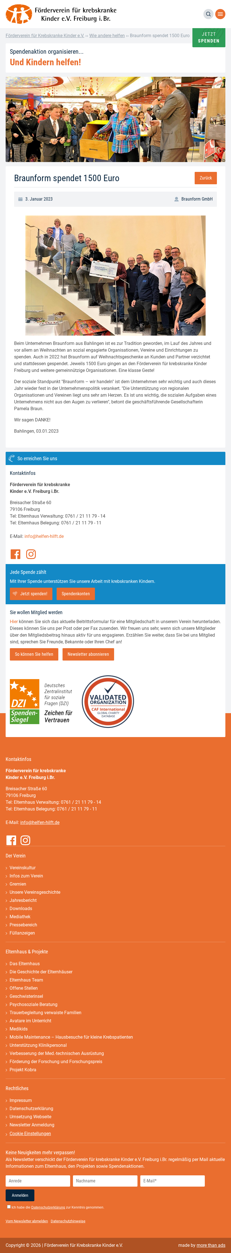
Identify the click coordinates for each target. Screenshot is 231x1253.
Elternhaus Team (26, 980)
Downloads (21, 908)
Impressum (21, 1100)
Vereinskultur (22, 867)
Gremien (18, 884)
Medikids (19, 1029)
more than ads (211, 1245)
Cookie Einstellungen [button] (30, 1133)
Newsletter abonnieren (88, 654)
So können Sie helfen (34, 654)
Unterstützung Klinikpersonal (38, 1045)
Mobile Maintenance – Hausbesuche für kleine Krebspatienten (71, 1037)
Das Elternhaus (25, 963)
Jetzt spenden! (33, 593)
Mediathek (20, 916)
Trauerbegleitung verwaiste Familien (45, 1012)
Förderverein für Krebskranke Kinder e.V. (45, 35)
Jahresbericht (23, 900)
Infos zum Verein (26, 876)
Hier (14, 621)
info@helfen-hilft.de (44, 536)
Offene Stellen (24, 988)
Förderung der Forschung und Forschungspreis (56, 1061)
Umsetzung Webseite (30, 1116)
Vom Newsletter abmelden (27, 1221)
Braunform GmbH (197, 199)
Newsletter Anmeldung (32, 1125)
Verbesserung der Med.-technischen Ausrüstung (57, 1053)
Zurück (206, 178)
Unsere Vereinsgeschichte (35, 892)
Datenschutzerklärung (31, 1108)
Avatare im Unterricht (30, 1020)
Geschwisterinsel (26, 996)
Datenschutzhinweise (68, 1221)
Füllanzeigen (22, 933)
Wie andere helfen (107, 35)
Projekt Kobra (23, 1069)
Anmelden (20, 1195)
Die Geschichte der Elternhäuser (41, 971)
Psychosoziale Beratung (33, 1004)
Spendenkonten (76, 593)
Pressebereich (23, 925)
